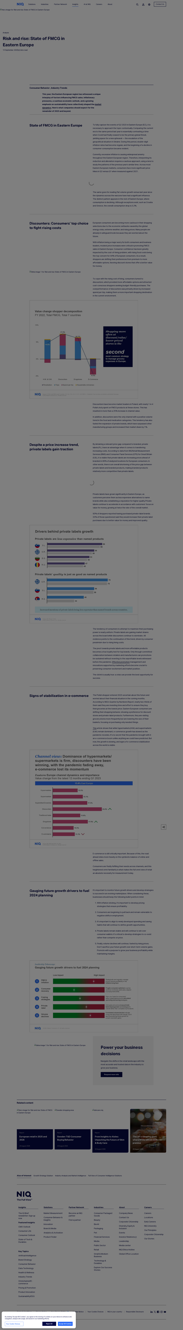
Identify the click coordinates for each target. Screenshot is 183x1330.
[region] (39, 1320)
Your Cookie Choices (13, 1324)
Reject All (49, 1324)
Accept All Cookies (65, 1324)
